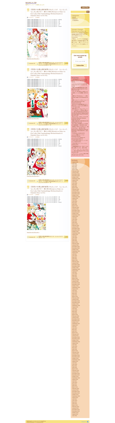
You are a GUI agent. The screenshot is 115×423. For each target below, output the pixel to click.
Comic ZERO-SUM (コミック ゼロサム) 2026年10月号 (80, 141)
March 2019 (75, 296)
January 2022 (75, 245)
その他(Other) (75, 20)
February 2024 (75, 207)
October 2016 (75, 340)
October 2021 (75, 249)
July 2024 (74, 199)
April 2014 (74, 385)
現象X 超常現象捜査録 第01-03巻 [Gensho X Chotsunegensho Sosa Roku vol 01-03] (79, 89)
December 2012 (76, 409)
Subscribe (80, 65)
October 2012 (75, 412)
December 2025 (76, 174)
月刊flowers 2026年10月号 (78, 133)
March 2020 (75, 278)
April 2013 (74, 403)
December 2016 (76, 337)
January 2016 (75, 353)
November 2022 (76, 230)
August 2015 (75, 361)
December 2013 (76, 391)
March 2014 (75, 387)
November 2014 (76, 375)
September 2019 (76, 287)
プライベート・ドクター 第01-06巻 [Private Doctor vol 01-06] (80, 154)
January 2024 (75, 208)
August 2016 (75, 343)
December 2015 (76, 355)
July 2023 (74, 218)
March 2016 (75, 350)
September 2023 (76, 215)
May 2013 (74, 402)
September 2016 (76, 341)
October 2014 (75, 376)
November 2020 (76, 266)
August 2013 (75, 397)
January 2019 (75, 299)
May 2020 (74, 275)
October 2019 (75, 285)
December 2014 (76, 373)
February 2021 (75, 261)
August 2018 (75, 307)
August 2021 (75, 252)
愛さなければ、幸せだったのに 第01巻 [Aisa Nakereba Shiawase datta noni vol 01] (80, 118)
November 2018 (76, 302)
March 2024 (75, 205)
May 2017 (74, 329)
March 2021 (75, 260)
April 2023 (74, 222)
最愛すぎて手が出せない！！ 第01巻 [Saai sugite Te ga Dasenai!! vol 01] (80, 97)
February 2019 (75, 298)
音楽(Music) (75, 18)
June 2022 (74, 237)
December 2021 (76, 246)
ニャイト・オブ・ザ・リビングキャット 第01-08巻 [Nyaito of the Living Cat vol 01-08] (80, 151)
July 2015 (74, 362)
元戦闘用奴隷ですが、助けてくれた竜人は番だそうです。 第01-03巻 (80, 147)
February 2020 (75, 279)
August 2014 (75, 379)
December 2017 (76, 319)
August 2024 (75, 198)
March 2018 (75, 314)
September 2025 (76, 178)
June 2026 (74, 165)
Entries (28, 422)
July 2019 (74, 290)
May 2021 (74, 257)
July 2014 (74, 381)
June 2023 (74, 219)
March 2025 (75, 187)
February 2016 (75, 352)
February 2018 (75, 316)
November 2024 (76, 193)
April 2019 (74, 295)
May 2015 (74, 365)
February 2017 (75, 334)
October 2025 (75, 177)
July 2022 (74, 236)
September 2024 (76, 196)
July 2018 (74, 308)
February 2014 (75, 388)
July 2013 (74, 399)
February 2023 (75, 225)
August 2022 (75, 234)
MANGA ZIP (29, 421)
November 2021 (76, 248)
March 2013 (75, 405)
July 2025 (74, 181)
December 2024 (76, 192)
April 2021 (74, 258)
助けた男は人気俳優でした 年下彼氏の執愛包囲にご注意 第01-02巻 (80, 124)
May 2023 (74, 221)
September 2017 (76, 323)
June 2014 (74, 382)
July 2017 (74, 326)
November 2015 (76, 356)
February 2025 (75, 189)
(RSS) (31, 422)
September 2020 (76, 269)
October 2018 (75, 304)
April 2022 (74, 240)
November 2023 (76, 212)
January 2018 (75, 317)
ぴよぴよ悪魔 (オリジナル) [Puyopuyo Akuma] (78, 135)
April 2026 (74, 168)
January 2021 (75, 263)
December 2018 (76, 301)
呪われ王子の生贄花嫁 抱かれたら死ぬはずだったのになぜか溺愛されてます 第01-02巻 (80, 106)
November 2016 (76, 338)
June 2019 (74, 292)
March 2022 (75, 242)
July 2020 (74, 272)
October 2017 (75, 322)
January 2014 (75, 390)
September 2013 (76, 396)
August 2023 (75, 216)
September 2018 (76, 305)
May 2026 (74, 166)
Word (42, 421)
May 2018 (74, 311)
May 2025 (74, 184)
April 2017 (74, 331)
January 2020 (75, 281)
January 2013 (75, 408)
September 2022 (76, 233)
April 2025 (74, 186)
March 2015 (75, 368)
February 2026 (75, 171)
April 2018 (74, 313)
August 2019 (75, 288)
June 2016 (74, 346)
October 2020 (75, 267)
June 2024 (74, 201)
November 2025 (76, 175)
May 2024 (74, 202)
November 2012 (76, 411)
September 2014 (76, 378)
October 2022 (75, 231)
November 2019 (76, 284)
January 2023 (75, 227)
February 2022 (75, 243)
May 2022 (74, 239)
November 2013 (76, 393)
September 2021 (76, 251)
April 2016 (74, 349)
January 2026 (75, 172)
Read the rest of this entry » (33, 58)
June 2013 (74, 400)
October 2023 (75, 213)
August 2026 (75, 162)
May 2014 (74, 384)
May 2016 (74, 347)
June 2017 (74, 328)
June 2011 (74, 415)
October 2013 (75, 394)
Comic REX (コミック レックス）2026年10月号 (79, 144)
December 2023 (76, 210)
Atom (33, 422)
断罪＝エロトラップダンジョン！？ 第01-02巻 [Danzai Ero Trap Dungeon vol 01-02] (80, 101)
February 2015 (75, 370)
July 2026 (74, 163)
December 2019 (76, 282)
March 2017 (75, 332)
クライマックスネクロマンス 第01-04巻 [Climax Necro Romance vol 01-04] (80, 85)
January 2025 (75, 190)
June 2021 (74, 255)
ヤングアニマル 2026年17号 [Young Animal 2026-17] (78, 138)
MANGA (37, 17)
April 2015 (74, 367)
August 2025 (75, 180)
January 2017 (75, 335)
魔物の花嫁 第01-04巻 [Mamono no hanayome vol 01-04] (80, 121)
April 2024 (74, 204)
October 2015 (75, 358)
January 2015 (75, 372)
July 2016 (74, 344)
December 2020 (76, 264)
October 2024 (75, 195)
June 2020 (74, 273)
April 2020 (74, 276)
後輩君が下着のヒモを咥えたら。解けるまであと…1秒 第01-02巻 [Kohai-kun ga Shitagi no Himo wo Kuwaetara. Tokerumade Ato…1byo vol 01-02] (80, 129)
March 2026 (75, 169)
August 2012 (75, 414)
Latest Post (85, 7)
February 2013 (75, 406)
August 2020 (75, 270)
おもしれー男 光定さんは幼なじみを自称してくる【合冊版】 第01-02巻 (80, 93)
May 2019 (74, 293)
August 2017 (75, 325)
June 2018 (74, 310)
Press (44, 421)
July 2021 (74, 254)
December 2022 (76, 228)
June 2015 (74, 364)
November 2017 (76, 320)
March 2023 (75, 224)
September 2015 (76, 359)
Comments (38, 422)
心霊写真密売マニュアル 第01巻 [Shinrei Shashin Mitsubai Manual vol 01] (79, 81)
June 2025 (74, 183)
